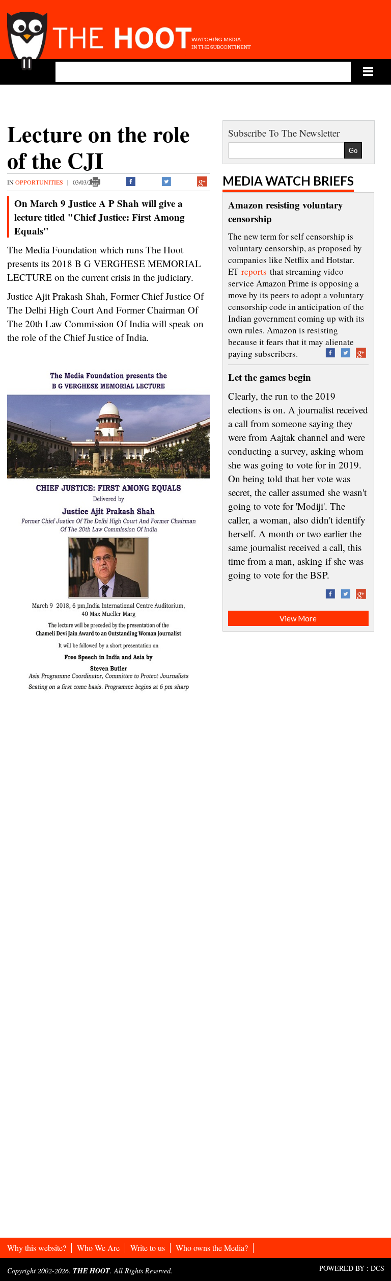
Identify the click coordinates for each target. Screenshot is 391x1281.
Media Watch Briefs (288, 180)
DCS (377, 1268)
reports (254, 271)
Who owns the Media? (212, 1247)
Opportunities (40, 182)
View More (298, 618)
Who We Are (98, 1247)
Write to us (147, 1247)
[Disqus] (108, 839)
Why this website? (36, 1247)
